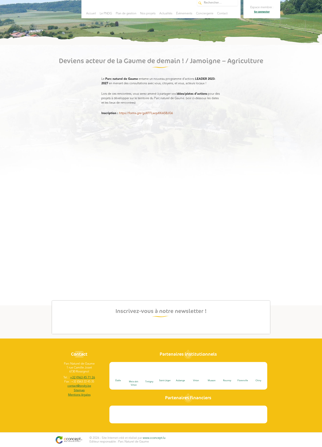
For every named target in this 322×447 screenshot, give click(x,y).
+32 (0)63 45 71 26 (82, 377)
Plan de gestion (126, 13)
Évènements (184, 13)
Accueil (91, 13)
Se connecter (262, 11)
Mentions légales (79, 395)
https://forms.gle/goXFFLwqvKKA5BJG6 (146, 113)
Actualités (165, 13)
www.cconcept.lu (154, 438)
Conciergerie (204, 13)
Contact (222, 13)
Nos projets (148, 13)
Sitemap (79, 390)
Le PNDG (106, 13)
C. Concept (69, 440)
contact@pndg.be (79, 386)
